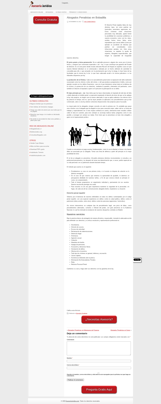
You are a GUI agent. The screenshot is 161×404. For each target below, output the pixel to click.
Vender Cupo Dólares (37, 143)
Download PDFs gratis (37, 149)
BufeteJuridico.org (36, 132)
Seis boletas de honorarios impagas (41, 107)
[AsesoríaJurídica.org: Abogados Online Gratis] (40, 7)
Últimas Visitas (61, 12)
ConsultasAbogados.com (38, 135)
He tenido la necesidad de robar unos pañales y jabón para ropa (45, 119)
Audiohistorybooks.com (37, 155)
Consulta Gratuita (46, 19)
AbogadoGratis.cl (35, 129)
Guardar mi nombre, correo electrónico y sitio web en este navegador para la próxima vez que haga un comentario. (98, 375)
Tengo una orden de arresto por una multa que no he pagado (46, 110)
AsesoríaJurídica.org (72, 401)
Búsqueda (49, 12)
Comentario (70, 339)
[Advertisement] (85, 39)
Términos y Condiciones (78, 12)
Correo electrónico (73, 365)
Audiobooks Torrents (36, 152)
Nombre (70, 358)
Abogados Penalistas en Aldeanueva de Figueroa (83, 330)
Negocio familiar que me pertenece (41, 104)
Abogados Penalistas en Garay (120, 330)
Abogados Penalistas (81, 313)
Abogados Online (36, 12)
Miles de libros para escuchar (39, 146)
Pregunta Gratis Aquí (99, 389)
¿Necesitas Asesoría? (99, 319)
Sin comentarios (89, 21)
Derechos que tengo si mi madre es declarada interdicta (45, 115)
